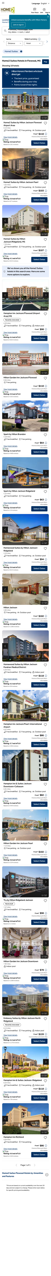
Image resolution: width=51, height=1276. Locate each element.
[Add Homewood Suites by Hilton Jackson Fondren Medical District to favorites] (45, 665)
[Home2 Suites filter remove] (21, 51)
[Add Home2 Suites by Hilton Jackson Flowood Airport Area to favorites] (45, 123)
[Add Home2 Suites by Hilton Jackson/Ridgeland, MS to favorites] (45, 239)
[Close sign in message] (48, 16)
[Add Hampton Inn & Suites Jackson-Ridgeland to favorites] (45, 1081)
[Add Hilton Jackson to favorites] (45, 608)
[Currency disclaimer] (39, 39)
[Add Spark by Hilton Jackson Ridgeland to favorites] (45, 492)
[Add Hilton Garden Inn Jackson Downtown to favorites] (45, 962)
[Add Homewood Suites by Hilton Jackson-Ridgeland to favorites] (45, 548)
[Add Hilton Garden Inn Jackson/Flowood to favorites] (45, 378)
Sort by (8, 39)
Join (41, 12)
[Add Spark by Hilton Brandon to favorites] (45, 435)
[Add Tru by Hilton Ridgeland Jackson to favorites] (45, 901)
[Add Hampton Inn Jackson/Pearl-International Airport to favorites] (45, 725)
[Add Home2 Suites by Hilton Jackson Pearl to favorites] (45, 183)
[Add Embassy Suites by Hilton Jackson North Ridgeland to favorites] (45, 1019)
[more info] (45, 134)
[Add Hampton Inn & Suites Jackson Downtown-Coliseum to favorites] (45, 784)
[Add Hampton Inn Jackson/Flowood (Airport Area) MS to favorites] (45, 314)
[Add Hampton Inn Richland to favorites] (45, 1138)
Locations (6, 20)
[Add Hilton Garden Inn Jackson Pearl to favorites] (45, 844)
